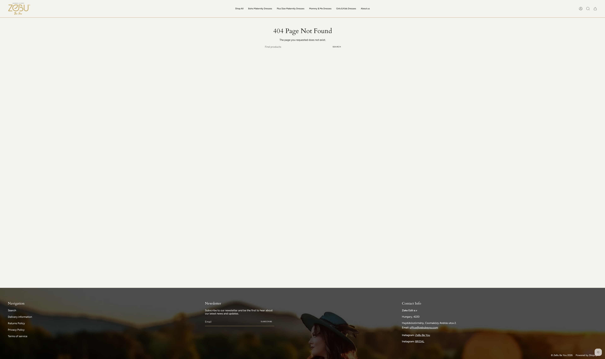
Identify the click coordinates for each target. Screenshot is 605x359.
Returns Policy (16, 323)
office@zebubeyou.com (424, 327)
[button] (239, 8)
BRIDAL (419, 341)
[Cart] (595, 8)
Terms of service (17, 336)
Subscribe (266, 321)
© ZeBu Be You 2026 (562, 355)
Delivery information (20, 316)
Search (337, 47)
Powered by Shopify (586, 355)
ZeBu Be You (422, 335)
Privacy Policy (16, 329)
